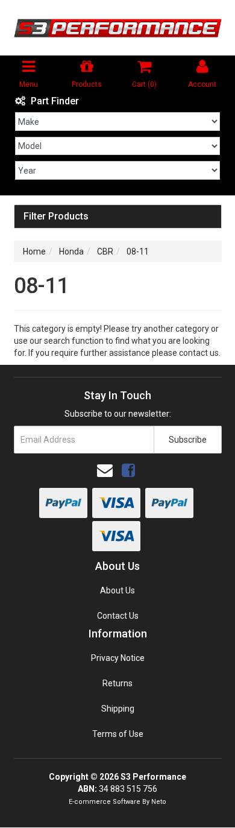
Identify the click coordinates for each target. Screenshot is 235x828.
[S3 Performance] (118, 27)
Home (34, 251)
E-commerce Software (104, 802)
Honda (71, 251)
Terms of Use (117, 734)
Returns (117, 683)
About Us (117, 590)
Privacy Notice (118, 658)
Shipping (117, 708)
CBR (105, 251)
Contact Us (118, 616)
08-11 (138, 251)
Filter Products (56, 216)
